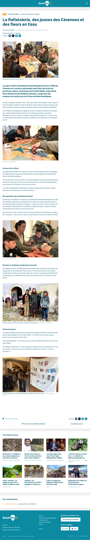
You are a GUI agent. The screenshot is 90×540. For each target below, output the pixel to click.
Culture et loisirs (43, 520)
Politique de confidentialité (27, 536)
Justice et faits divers (45, 522)
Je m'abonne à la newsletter (71, 519)
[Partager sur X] (13, 35)
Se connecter (7, 504)
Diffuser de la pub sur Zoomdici (11, 527)
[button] (87, 3)
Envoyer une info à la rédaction (11, 529)
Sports (41, 524)
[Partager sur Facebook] (9, 35)
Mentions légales (13, 536)
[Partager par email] (16, 35)
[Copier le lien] (19, 35)
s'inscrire (16, 504)
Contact (5, 525)
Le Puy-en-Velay (13, 14)
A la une (41, 516)
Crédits (5, 536)
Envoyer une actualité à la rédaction (35, 424)
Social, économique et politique (29, 14)
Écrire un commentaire (11, 418)
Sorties (41, 529)
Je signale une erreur (77, 424)
